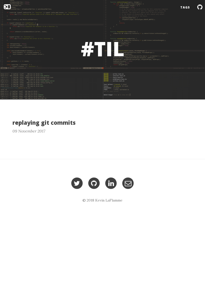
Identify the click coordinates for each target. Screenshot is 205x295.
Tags (185, 7)
